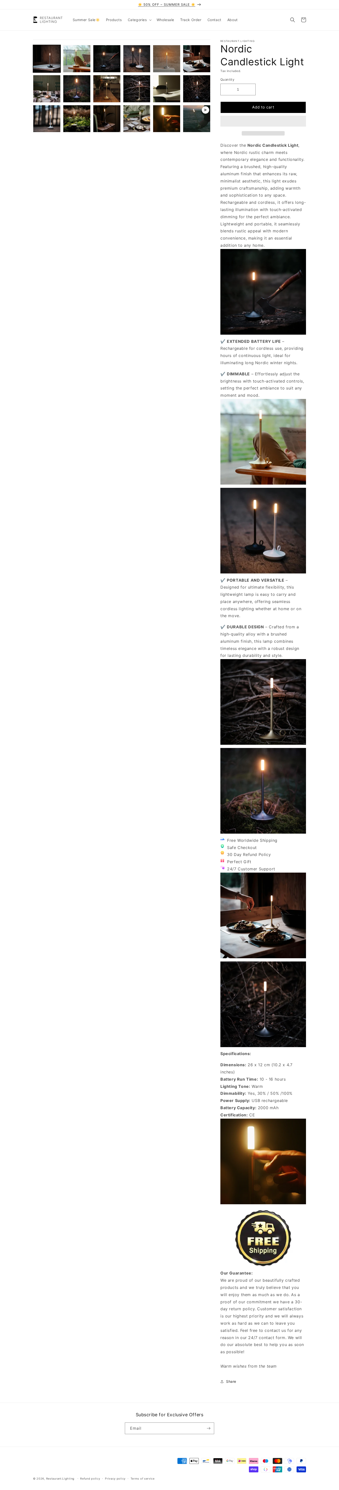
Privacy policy (115, 1478)
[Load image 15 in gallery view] (107, 119)
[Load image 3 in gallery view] (107, 58)
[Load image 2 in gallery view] (77, 58)
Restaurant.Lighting (60, 1478)
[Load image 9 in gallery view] (107, 89)
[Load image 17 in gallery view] (166, 119)
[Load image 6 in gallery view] (196, 58)
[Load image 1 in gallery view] (47, 58)
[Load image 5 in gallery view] (166, 58)
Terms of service (143, 1478)
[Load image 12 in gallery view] (196, 89)
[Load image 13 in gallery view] (47, 119)
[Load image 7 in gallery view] (47, 89)
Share (231, 1381)
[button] (263, 121)
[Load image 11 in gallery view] (166, 89)
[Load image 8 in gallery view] (77, 89)
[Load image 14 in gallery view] (77, 119)
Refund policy (90, 1478)
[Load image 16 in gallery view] (137, 119)
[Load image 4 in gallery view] (137, 58)
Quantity (227, 79)
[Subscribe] (208, 1428)
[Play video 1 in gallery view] (196, 119)
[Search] (292, 19)
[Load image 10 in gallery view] (137, 89)
